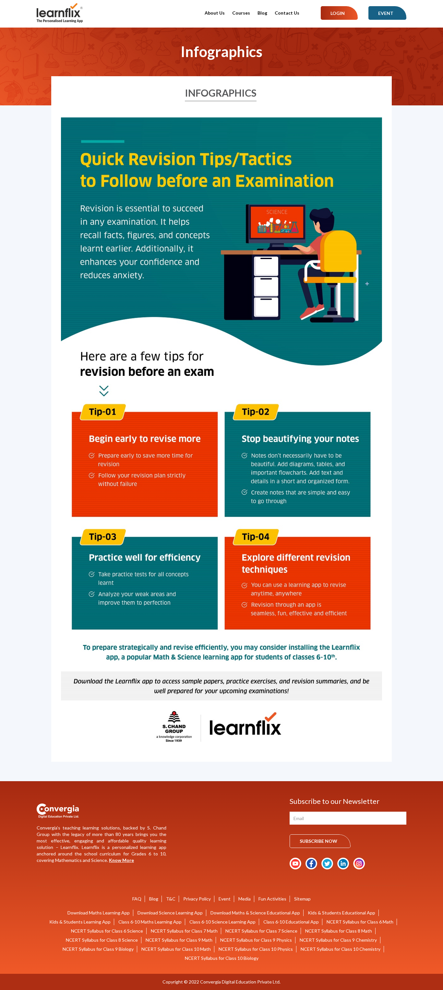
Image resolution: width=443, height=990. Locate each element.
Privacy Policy (197, 898)
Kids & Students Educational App (341, 912)
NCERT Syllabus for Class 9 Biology (98, 949)
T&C (170, 898)
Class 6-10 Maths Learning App (150, 921)
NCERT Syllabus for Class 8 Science (102, 940)
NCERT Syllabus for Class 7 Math (184, 931)
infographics (221, 93)
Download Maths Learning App (98, 912)
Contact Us (287, 13)
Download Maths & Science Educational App (255, 912)
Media (244, 898)
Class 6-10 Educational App (291, 921)
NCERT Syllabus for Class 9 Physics (256, 940)
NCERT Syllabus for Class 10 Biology (221, 958)
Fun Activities (272, 898)
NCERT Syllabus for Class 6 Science (107, 931)
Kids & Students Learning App (80, 921)
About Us (215, 13)
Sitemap (302, 898)
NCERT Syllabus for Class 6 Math (360, 921)
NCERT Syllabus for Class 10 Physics (256, 949)
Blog (262, 13)
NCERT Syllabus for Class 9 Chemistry (338, 940)
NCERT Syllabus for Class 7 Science (261, 931)
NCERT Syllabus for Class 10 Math (176, 949)
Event (385, 13)
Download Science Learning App (170, 912)
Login (337, 13)
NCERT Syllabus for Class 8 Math (338, 931)
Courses (241, 13)
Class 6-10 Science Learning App (222, 921)
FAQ (136, 898)
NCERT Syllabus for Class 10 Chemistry (340, 949)
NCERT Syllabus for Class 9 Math (179, 940)
